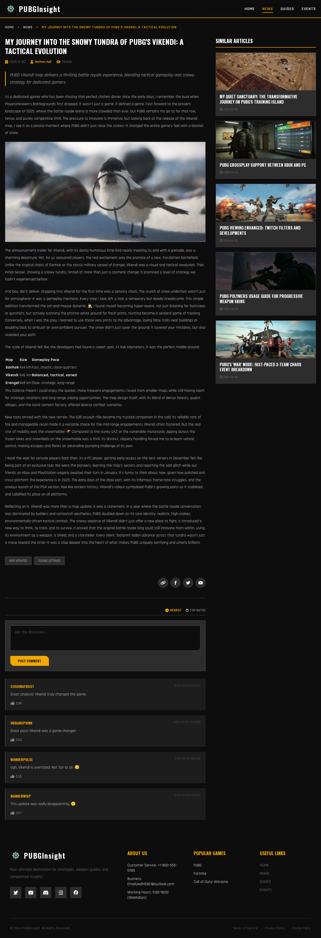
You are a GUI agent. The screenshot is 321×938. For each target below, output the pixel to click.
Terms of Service (245, 928)
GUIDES (287, 9)
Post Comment (29, 660)
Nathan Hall (43, 62)
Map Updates (18, 561)
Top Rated (198, 610)
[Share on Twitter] (188, 583)
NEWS (267, 9)
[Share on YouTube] (201, 583)
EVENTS (309, 9)
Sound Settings (49, 561)
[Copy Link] (163, 583)
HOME (250, 9)
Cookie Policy (301, 928)
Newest (176, 610)
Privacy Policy (275, 928)
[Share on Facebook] (176, 583)
